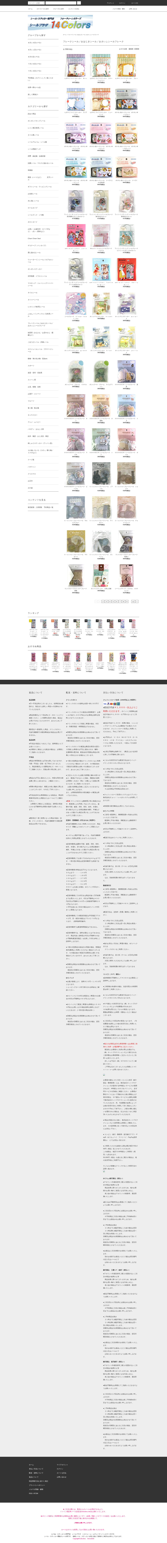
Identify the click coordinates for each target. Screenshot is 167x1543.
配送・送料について (36, 1473)
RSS (30, 1493)
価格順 (131, 49)
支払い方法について (36, 1469)
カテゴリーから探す (43, 9)
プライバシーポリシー (37, 1485)
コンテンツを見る (73, 9)
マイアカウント (62, 1465)
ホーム (30, 9)
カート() (134, 3)
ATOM (36, 1493)
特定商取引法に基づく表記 (38, 1481)
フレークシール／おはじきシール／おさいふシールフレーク (83, 34)
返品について (34, 1477)
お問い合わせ (133, 9)
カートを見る (61, 1473)
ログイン (122, 3)
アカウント (110, 3)
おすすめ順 (123, 49)
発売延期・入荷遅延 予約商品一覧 (40, 507)
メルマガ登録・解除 (118, 9)
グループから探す (58, 9)
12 (133, 602)
